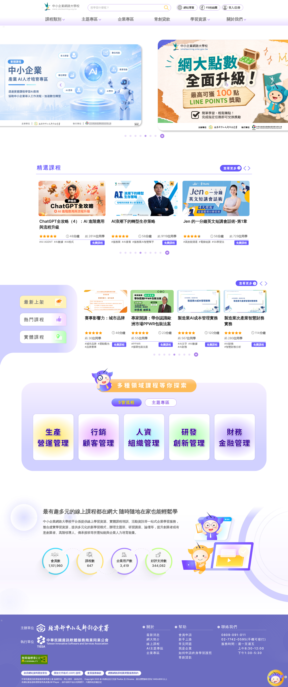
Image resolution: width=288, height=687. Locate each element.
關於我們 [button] (235, 19)
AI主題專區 (155, 648)
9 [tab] (161, 253)
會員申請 (185, 635)
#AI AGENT (243, 346)
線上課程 (153, 644)
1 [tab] (126, 136)
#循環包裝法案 (94, 346)
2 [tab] (131, 136)
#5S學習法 (146, 241)
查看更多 (230, 168)
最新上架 (34, 302)
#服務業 (43, 241)
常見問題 (185, 644)
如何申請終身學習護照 (195, 653)
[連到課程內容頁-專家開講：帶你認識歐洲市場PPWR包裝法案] (107, 301)
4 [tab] (141, 136)
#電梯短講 (132, 241)
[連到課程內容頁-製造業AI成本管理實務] (153, 301)
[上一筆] (61, 85)
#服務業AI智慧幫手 (71, 241)
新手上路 (185, 639)
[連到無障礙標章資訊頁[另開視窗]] (34, 659)
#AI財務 (137, 346)
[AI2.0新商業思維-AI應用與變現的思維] (216, 198)
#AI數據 (148, 343)
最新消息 (153, 635)
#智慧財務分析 (188, 346)
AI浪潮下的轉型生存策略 (61, 221)
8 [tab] (156, 253)
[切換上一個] (244, 168)
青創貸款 (162, 19)
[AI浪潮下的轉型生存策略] (72, 198)
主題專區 (90, 19)
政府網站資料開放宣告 (35, 673)
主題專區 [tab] (161, 402)
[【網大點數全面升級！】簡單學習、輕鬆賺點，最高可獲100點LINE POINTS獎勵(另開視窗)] (144, 85)
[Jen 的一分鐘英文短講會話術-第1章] (144, 198)
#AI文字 (137, 343)
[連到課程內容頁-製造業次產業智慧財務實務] (200, 301)
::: (43, 8)
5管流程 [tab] (126, 402)
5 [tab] (146, 136)
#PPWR (91, 343)
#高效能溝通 (118, 241)
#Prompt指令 (234, 343)
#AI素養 (54, 241)
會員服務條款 (94, 673)
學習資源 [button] (198, 19)
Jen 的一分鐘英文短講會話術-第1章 (143, 221)
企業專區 (126, 19)
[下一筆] (227, 85)
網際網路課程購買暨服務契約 (123, 673)
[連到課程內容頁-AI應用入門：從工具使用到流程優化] (246, 301)
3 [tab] (136, 136)
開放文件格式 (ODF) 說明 (67, 673)
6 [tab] (151, 136)
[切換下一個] (249, 168)
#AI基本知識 (221, 241)
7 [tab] (156, 136)
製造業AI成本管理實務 (153, 318)
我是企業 (185, 648)
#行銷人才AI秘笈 (192, 241)
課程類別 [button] (53, 19)
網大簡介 (153, 639)
